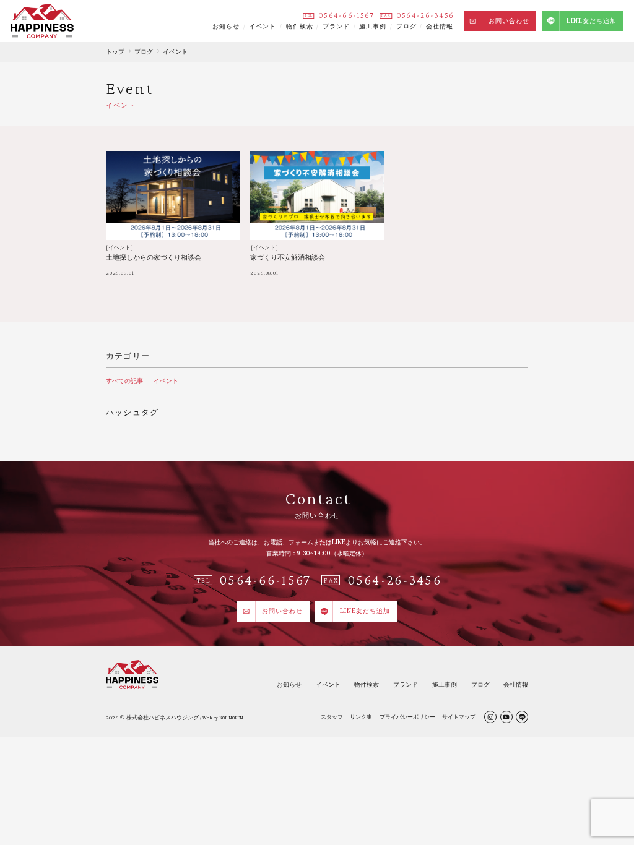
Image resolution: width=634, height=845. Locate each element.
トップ (115, 51)
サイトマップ (459, 716)
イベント (262, 26)
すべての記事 (124, 380)
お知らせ (226, 26)
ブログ (406, 26)
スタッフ (332, 716)
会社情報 (439, 26)
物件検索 (299, 26)
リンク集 (361, 716)
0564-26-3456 (425, 15)
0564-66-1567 (346, 15)
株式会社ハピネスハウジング (162, 717)
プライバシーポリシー (407, 716)
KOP (223, 718)
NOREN (235, 718)
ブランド (336, 26)
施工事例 (372, 26)
